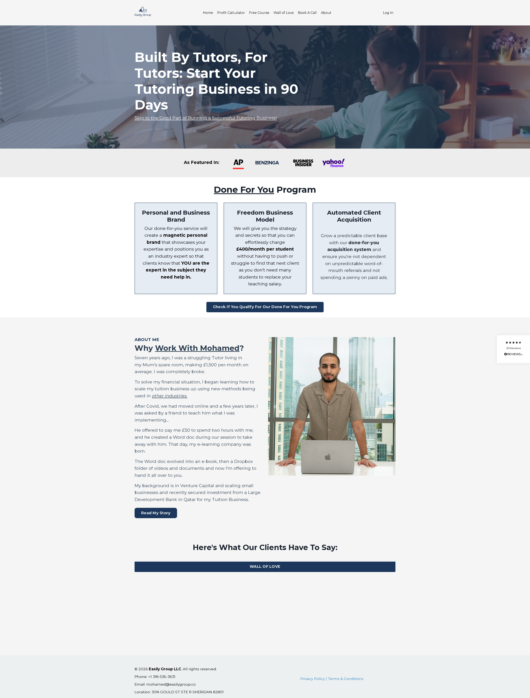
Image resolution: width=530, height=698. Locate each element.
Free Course (259, 13)
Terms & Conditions (345, 678)
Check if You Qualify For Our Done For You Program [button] (265, 307)
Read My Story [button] (155, 513)
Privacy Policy (312, 678)
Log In (388, 13)
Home (208, 13)
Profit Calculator (231, 13)
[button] (513, 349)
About (326, 13)
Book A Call (307, 13)
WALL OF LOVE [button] (265, 566)
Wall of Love (283, 13)
